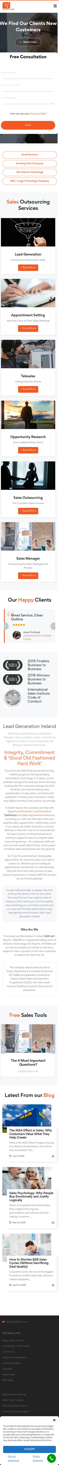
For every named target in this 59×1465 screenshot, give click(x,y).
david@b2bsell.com (17, 1322)
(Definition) (10, 815)
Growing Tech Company (29, 163)
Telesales (28, 376)
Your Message (8, 98)
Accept (29, 1449)
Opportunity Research (28, 437)
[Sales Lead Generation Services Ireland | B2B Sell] (14, 6)
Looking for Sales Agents (16, 1412)
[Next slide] (48, 1049)
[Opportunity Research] (28, 415)
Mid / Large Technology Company (29, 181)
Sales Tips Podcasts (13, 1400)
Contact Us (8, 1352)
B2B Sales (7, 1380)
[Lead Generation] (28, 232)
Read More (29, 268)
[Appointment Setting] (28, 293)
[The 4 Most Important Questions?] (28, 1038)
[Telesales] (28, 354)
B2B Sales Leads (11, 1333)
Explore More (26, 1071)
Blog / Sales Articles (13, 1340)
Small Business (29, 155)
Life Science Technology (29, 172)
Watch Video (29, 42)
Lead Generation (28, 254)
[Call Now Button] (51, 1458)
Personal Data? (38, 114)
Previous (5, 626)
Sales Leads (8, 1375)
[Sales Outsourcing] (28, 475)
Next (50, 626)
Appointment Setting (28, 315)
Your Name (8, 73)
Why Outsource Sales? (14, 1406)
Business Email (10, 85)
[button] (54, 1420)
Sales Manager (28, 558)
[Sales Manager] (28, 536)
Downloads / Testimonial (16, 1346)
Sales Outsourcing (28, 498)
